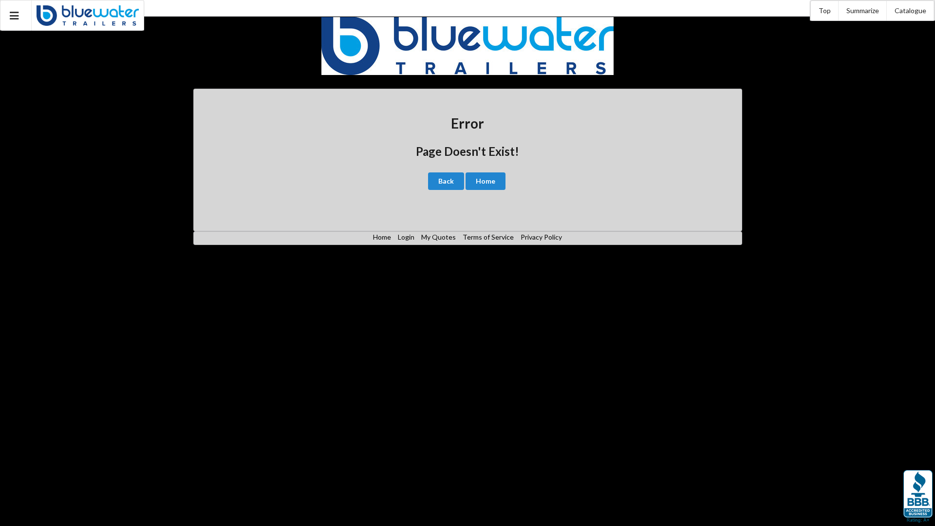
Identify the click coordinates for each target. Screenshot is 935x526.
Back (446, 181)
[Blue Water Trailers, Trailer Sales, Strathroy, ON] (918, 497)
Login (406, 237)
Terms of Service (488, 237)
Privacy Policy (541, 237)
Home (485, 181)
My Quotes (438, 237)
